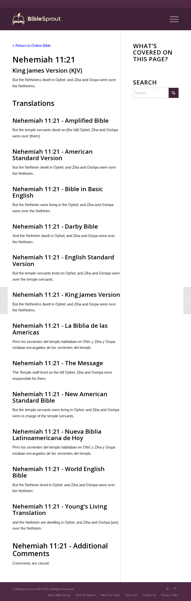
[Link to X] (167, 588)
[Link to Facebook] (175, 588)
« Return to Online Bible (31, 45)
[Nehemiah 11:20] (4, 300)
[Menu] (172, 19)
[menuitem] (172, 19)
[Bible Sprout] (36, 19)
